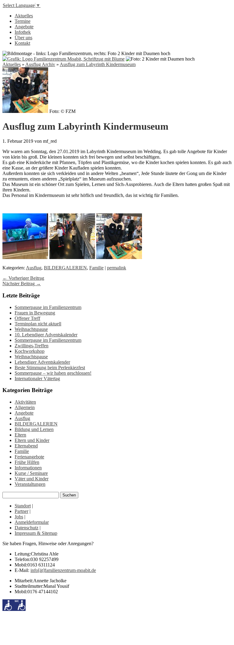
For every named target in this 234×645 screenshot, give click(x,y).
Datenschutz (26, 527)
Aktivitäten (25, 402)
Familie (96, 267)
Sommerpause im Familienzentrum (48, 307)
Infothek (23, 32)
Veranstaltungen (30, 484)
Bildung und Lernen (34, 429)
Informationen (28, 467)
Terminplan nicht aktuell (38, 323)
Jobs (19, 516)
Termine (22, 21)
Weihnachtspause (31, 329)
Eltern (20, 434)
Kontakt (22, 43)
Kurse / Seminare (31, 473)
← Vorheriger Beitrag (23, 278)
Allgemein (25, 407)
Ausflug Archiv (40, 64)
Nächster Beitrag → (21, 283)
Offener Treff (27, 318)
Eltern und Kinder (32, 440)
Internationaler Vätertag (37, 378)
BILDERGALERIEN (65, 267)
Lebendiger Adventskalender (42, 362)
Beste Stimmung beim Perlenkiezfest (50, 367)
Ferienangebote (29, 456)
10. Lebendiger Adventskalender (46, 334)
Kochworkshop (29, 351)
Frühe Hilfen (27, 462)
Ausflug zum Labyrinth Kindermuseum (98, 64)
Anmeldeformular (32, 522)
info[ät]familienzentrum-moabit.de (63, 570)
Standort (23, 505)
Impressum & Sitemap (36, 533)
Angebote (24, 26)
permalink (116, 267)
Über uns (23, 37)
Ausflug (33, 267)
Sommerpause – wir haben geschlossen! (53, 373)
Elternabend (26, 445)
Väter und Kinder (31, 478)
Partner (21, 511)
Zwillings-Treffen (31, 345)
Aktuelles (24, 15)
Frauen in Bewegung (35, 312)
